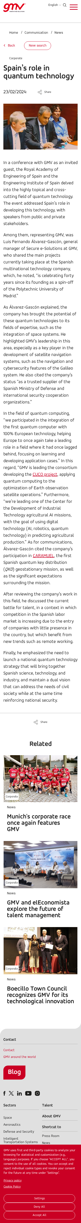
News (58, 33)
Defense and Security (18, 1132)
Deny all (39, 1207)
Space (7, 1118)
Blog (14, 1072)
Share (47, 92)
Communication (36, 33)
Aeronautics (11, 1125)
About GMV (51, 1116)
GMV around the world (19, 1057)
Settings (39, 1198)
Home (13, 33)
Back (11, 45)
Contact (9, 1050)
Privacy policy (13, 1180)
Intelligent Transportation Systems (20, 1140)
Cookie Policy (12, 1186)
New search (37, 45)
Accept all (39, 1215)
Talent (47, 1105)
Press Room (50, 1136)
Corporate (15, 58)
